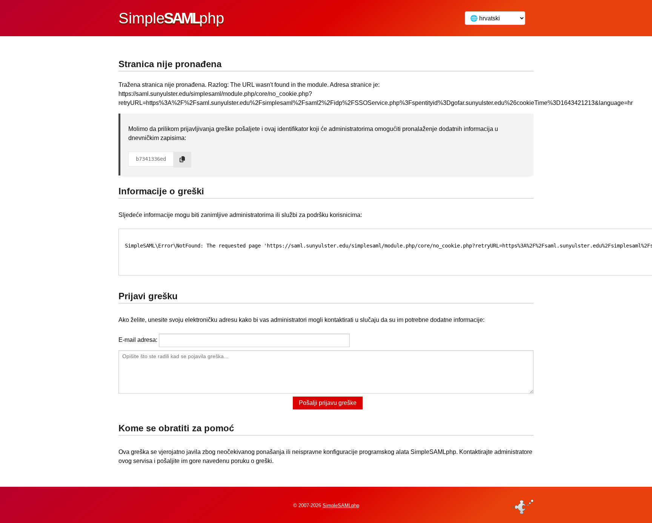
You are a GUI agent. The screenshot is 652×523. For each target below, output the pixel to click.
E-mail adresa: (137, 340)
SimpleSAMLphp (341, 505)
